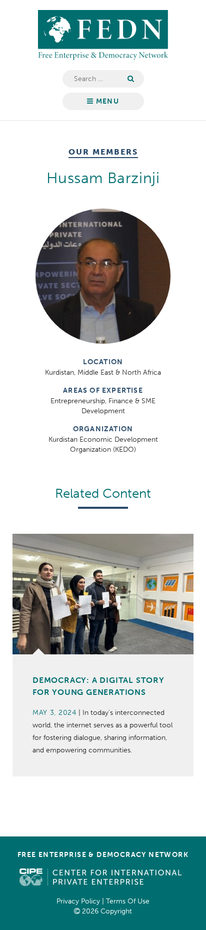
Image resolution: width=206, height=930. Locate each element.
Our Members (103, 152)
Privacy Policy (78, 901)
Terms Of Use (128, 901)
